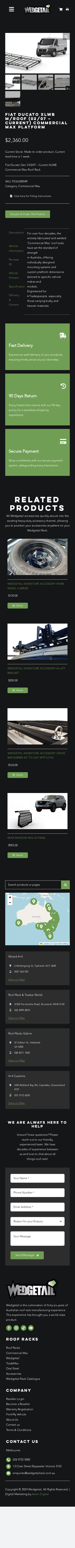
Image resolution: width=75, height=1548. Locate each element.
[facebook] (9, 1328)
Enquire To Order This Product (27, 214)
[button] (41, 926)
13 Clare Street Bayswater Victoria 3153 (37, 1466)
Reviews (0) (14, 262)
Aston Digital (40, 1494)
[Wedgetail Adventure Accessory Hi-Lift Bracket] (38, 626)
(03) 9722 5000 (21, 1460)
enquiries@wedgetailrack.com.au (34, 1473)
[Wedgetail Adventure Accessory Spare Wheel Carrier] (38, 541)
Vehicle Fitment (14, 275)
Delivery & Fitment (14, 300)
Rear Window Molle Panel (27, 838)
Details (19, 605)
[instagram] (16, 1328)
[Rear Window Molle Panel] (38, 795)
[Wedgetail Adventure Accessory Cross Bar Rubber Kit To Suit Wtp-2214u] (38, 710)
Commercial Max (29, 186)
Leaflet (46, 943)
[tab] (13, 232)
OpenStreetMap (61, 943)
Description (15, 233)
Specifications (15, 287)
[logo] (37, 5)
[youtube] (31, 1328)
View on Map (16, 980)
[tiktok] (23, 1328)
